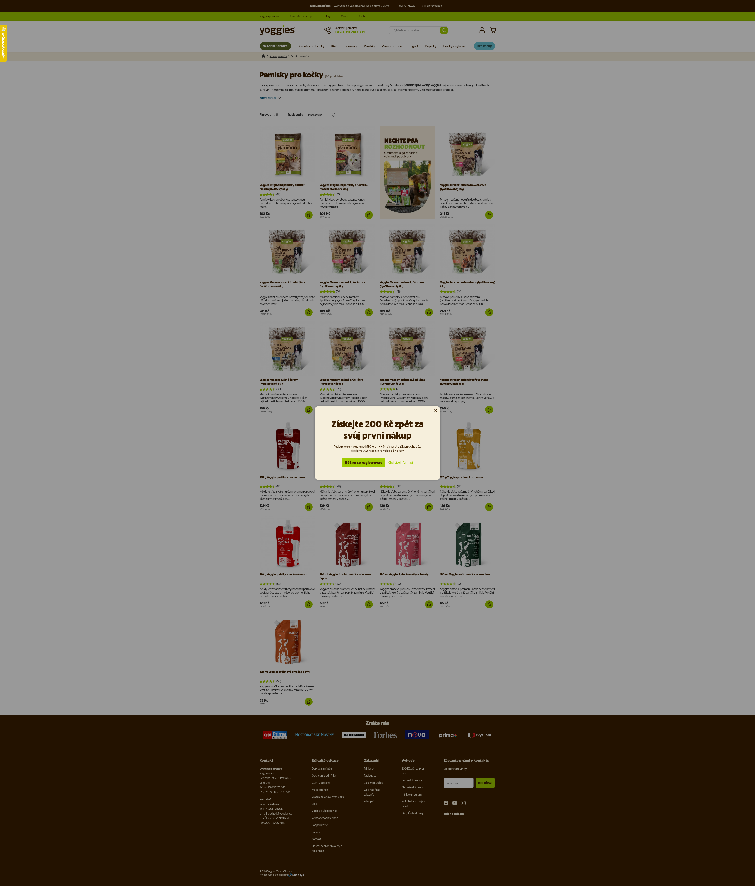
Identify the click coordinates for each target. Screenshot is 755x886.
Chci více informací (400, 462)
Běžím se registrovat (363, 462)
